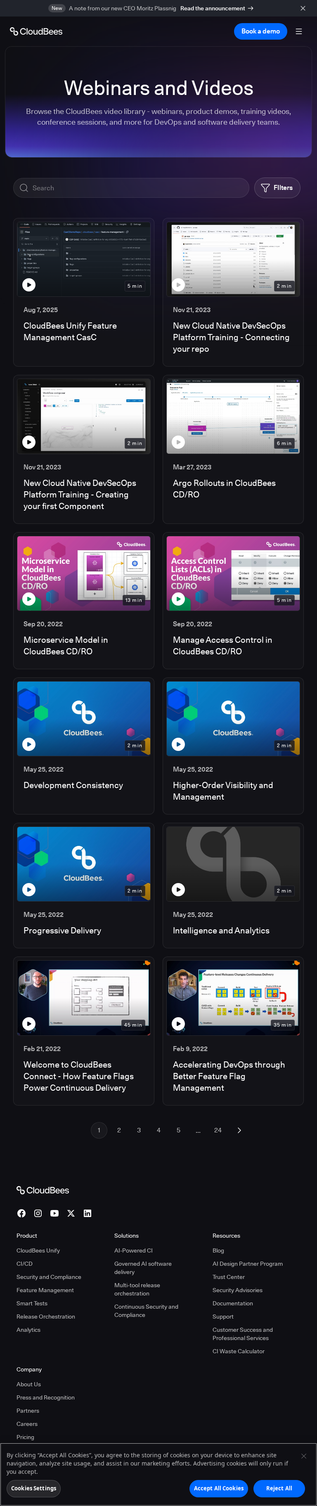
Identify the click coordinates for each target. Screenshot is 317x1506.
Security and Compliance (49, 1277)
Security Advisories (238, 1290)
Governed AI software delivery (143, 1267)
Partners (28, 1410)
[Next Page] (239, 1130)
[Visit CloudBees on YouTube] (54, 1213)
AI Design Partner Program (248, 1263)
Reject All (279, 1488)
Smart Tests (32, 1303)
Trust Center (229, 1277)
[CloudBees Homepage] (43, 1189)
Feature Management (45, 1290)
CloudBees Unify (38, 1250)
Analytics (28, 1329)
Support (223, 1316)
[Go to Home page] (36, 31)
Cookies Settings (33, 1488)
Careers (27, 1424)
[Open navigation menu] (299, 31)
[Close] (304, 1456)
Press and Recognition (46, 1397)
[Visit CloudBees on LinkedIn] (87, 1213)
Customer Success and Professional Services (243, 1333)
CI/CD (25, 1263)
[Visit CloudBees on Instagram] (38, 1213)
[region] (158, 1474)
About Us (29, 1384)
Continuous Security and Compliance (146, 1310)
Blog (218, 1250)
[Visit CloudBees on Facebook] (21, 1213)
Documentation (233, 1303)
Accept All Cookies (219, 1488)
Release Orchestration (46, 1316)
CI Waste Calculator (239, 1351)
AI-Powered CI (133, 1250)
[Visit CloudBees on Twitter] (71, 1213)
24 (218, 1130)
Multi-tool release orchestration (137, 1289)
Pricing (25, 1437)
